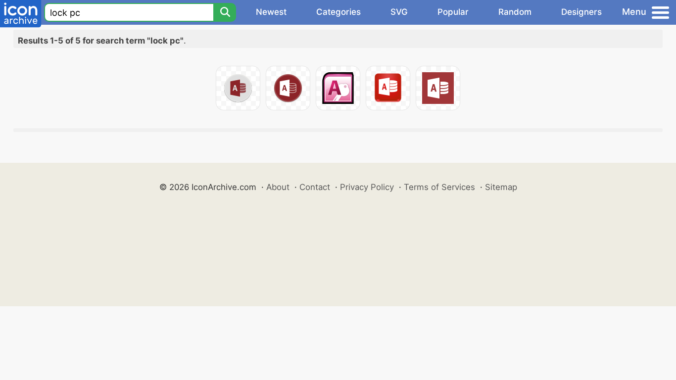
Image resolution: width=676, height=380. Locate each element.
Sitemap (501, 187)
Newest (271, 12)
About (278, 187)
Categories (338, 12)
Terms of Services (439, 187)
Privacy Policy (367, 187)
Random (514, 12)
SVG (399, 12)
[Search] (224, 12)
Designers (581, 12)
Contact (314, 187)
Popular (453, 12)
